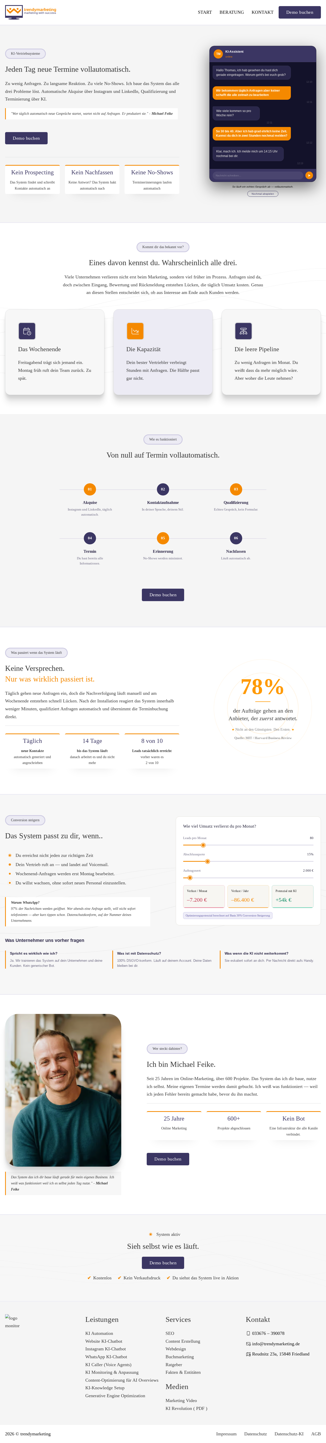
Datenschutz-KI (289, 1433)
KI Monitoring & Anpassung (112, 1372)
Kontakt (263, 12)
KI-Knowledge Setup (105, 1387)
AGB (316, 1433)
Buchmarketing (180, 1356)
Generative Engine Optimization (115, 1395)
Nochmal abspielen (263, 193)
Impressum (226, 1433)
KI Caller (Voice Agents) (108, 1364)
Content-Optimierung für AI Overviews (121, 1380)
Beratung (232, 12)
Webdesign (176, 1348)
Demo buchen (300, 12)
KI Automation (99, 1333)
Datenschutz (255, 1433)
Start (205, 12)
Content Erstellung (183, 1341)
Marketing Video (181, 1400)
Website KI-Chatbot (103, 1341)
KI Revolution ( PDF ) (186, 1408)
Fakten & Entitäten (183, 1372)
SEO (170, 1333)
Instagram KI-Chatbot (105, 1348)
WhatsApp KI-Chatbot (106, 1356)
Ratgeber (174, 1364)
